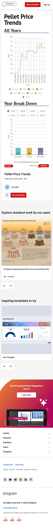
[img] (18, 151)
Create (6, 433)
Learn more (26, 395)
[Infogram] (9, 4)
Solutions (7, 442)
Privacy (14, 508)
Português (19, 469)
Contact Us (8, 464)
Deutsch (12, 469)
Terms (6, 508)
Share (9, 166)
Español (27, 469)
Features (7, 438)
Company (7, 451)
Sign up (47, 5)
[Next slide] (10, 285)
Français (34, 469)
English (5, 469)
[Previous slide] (4, 285)
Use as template (32, 4)
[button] (14, 89)
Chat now (19, 464)
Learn (5, 447)
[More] (47, 14)
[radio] (12, 111)
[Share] (7, 195)
